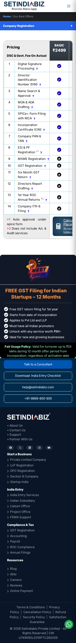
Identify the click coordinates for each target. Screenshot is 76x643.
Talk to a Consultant (38, 364)
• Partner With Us (19, 439)
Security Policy (34, 617)
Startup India (19, 482)
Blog (13, 569)
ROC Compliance (22, 547)
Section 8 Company (24, 476)
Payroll (15, 541)
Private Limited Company (28, 460)
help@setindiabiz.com (38, 387)
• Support (14, 434)
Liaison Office (20, 506)
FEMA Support (20, 517)
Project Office (20, 512)
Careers (16, 580)
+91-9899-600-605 (38, 398)
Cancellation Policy (37, 612)
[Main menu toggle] (68, 6)
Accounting (18, 536)
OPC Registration (22, 471)
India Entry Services (24, 495)
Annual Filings (20, 552)
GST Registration (22, 530)
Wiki (13, 574)
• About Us (15, 425)
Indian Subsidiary (22, 500)
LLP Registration (22, 465)
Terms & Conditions (30, 607)
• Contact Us (16, 430)
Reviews (16, 585)
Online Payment (21, 591)
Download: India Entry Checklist (38, 376)
